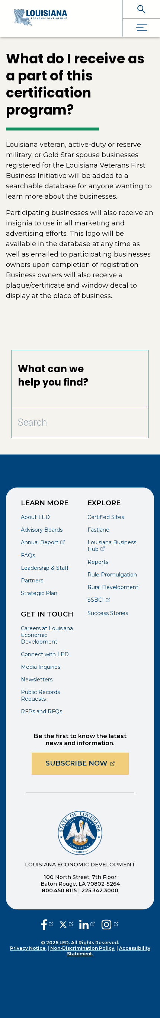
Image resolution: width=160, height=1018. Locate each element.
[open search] (141, 9)
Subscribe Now (87, 763)
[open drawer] (141, 28)
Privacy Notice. (28, 948)
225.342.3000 (99, 890)
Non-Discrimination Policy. (82, 948)
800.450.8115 (59, 890)
